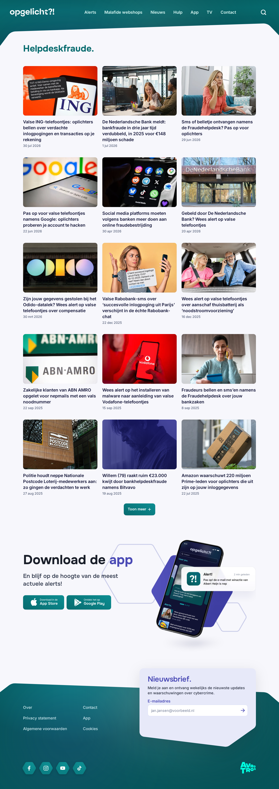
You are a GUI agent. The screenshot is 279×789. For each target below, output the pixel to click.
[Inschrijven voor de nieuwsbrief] (243, 710)
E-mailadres (159, 701)
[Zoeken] (263, 12)
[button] (139, 509)
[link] (32, 12)
